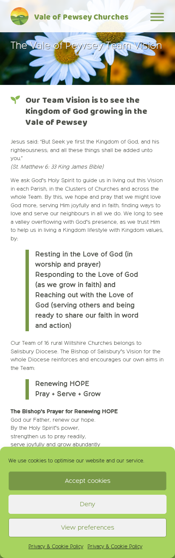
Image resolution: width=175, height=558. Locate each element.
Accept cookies (87, 481)
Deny (87, 504)
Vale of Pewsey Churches (81, 17)
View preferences (87, 527)
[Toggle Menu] (157, 17)
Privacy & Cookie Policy (55, 547)
